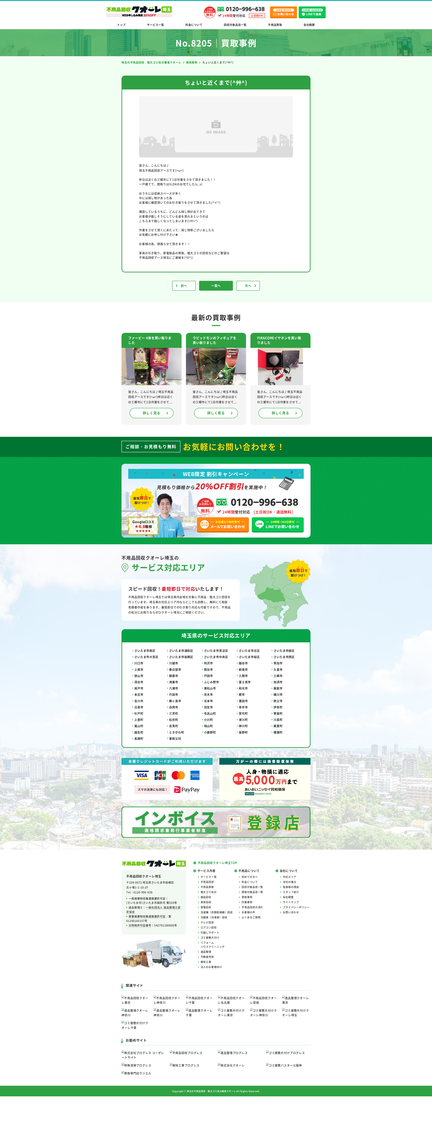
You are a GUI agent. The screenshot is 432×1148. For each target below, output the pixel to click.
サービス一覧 (155, 25)
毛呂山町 (210, 713)
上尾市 (138, 669)
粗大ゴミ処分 (209, 892)
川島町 (278, 719)
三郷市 (278, 676)
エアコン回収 (209, 927)
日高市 (138, 707)
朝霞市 (173, 676)
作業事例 (247, 902)
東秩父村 (175, 738)
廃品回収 (206, 897)
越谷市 (243, 663)
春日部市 (175, 669)
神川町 (243, 726)
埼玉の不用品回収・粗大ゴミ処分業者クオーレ (211, 1091)
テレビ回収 (207, 922)
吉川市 (138, 701)
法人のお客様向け (211, 967)
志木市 (208, 694)
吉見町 (173, 726)
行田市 (173, 694)
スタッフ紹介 (291, 892)
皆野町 (243, 732)
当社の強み (289, 882)
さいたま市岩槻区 (181, 657)
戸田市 (208, 676)
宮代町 (243, 713)
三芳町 (173, 713)
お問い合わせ (291, 912)
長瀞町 (138, 738)
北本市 (208, 701)
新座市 (243, 669)
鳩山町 (208, 726)
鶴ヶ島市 (175, 701)
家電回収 (206, 907)
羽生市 (208, 707)
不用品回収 (207, 882)
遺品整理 (206, 951)
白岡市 (173, 707)
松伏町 (173, 719)
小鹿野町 (210, 732)
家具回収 (206, 902)
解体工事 (206, 962)
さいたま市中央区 (216, 657)
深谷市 (138, 682)
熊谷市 (208, 669)
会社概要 (309, 25)
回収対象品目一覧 (235, 25)
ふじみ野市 (211, 682)
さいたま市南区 (144, 650)
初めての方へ (250, 876)
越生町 (138, 732)
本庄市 (138, 694)
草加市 (278, 663)
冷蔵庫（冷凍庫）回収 (214, 917)
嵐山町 (138, 726)
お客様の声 (248, 912)
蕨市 (242, 694)
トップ (121, 25)
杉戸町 (138, 713)
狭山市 (138, 676)
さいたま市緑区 (284, 650)
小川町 (208, 719)
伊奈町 (278, 707)
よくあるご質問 (251, 917)
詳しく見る (151, 412)
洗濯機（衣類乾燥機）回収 (217, 912)
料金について (193, 25)
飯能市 (278, 688)
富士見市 (245, 682)
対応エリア (289, 876)
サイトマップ (291, 902)
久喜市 (278, 669)
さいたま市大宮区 (146, 657)
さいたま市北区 (249, 650)
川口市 (138, 663)
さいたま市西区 (284, 657)
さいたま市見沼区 (216, 650)
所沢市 (208, 663)
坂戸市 (138, 688)
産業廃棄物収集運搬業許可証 (147, 916)
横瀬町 (278, 732)
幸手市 (243, 707)
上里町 (138, 719)
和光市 (243, 688)
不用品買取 (275, 25)
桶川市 (278, 694)
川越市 (173, 663)
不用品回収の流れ (252, 907)
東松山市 (210, 688)
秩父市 (278, 701)
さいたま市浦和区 (181, 650)
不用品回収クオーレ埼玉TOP (217, 863)
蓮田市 (243, 701)
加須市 (278, 682)
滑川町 (243, 719)
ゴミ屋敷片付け (210, 937)
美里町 (278, 726)
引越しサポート (210, 932)
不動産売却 (207, 956)
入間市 (243, 676)
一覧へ (216, 285)
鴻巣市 (173, 682)
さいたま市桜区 (249, 657)
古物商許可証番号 (140, 925)
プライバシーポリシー (296, 907)
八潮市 (173, 688)
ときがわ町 (176, 732)
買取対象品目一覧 (252, 892)
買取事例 (247, 897)
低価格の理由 (291, 887)
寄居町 (278, 713)
